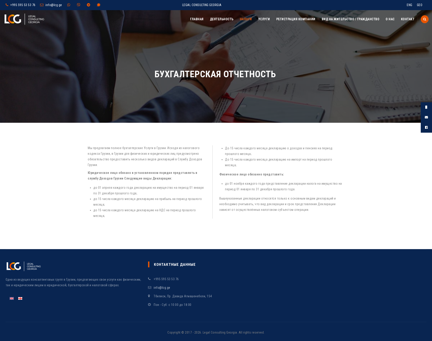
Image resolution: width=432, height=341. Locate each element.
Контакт (408, 19)
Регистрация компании (295, 19)
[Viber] (80, 5)
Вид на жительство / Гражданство (351, 19)
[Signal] (100, 5)
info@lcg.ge (53, 5)
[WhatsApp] (69, 5)
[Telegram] (89, 5)
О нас (390, 19)
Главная (197, 19)
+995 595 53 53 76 (23, 5)
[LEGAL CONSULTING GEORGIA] (24, 19)
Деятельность (222, 19)
